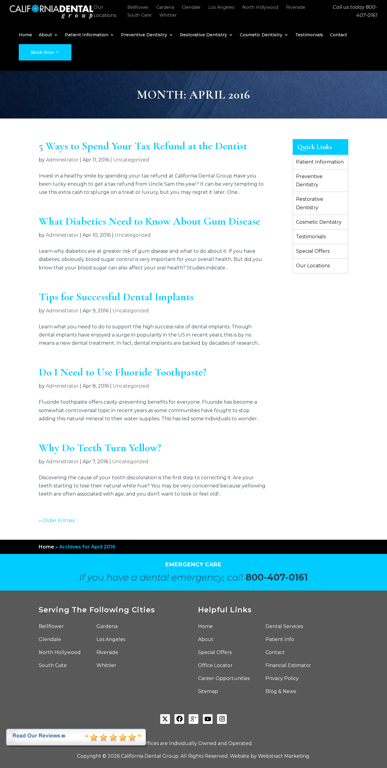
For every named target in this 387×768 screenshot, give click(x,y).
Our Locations (313, 265)
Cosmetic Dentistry (261, 35)
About (45, 35)
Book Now (43, 52)
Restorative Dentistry (203, 35)
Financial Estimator (288, 665)
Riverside (295, 7)
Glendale (191, 7)
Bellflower (137, 7)
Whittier (168, 15)
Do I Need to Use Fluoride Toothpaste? (123, 372)
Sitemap (208, 691)
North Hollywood (260, 7)
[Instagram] (222, 719)
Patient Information (86, 35)
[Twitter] (165, 719)
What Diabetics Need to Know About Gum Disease (149, 221)
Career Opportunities (224, 678)
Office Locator (215, 665)
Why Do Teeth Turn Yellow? (100, 447)
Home (25, 35)
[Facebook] (179, 719)
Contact (338, 35)
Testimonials (309, 35)
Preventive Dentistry (144, 35)
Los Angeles (221, 7)
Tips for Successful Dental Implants (116, 296)
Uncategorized (131, 160)
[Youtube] (208, 719)
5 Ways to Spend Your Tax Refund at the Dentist (143, 145)
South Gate (139, 15)
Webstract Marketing (283, 756)
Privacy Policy (282, 678)
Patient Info (279, 639)
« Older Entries (57, 520)
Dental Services (284, 626)
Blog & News (280, 691)
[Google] (193, 719)
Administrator (62, 160)
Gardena (165, 7)
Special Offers (313, 251)
